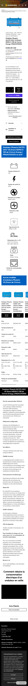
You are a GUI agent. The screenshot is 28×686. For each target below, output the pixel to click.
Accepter (13, 674)
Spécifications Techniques (14, 137)
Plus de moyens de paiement (14, 101)
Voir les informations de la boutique (15, 116)
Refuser (13, 678)
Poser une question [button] (14, 609)
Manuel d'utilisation (14, 141)
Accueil (2, 9)
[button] (25, 5)
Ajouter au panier (18, 90)
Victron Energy (9, 32)
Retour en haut (14, 619)
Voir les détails (6, 315)
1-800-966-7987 (6, 636)
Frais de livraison (10, 53)
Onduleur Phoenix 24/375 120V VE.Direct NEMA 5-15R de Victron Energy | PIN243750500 (13, 11)
